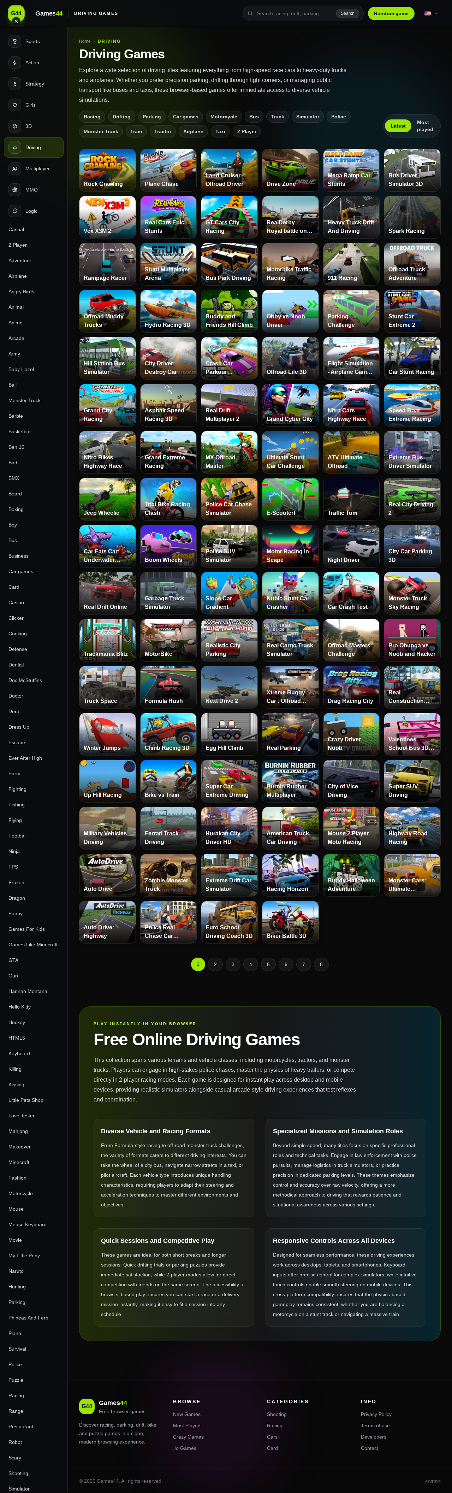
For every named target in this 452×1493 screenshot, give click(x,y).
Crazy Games (188, 1437)
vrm (433, 1481)
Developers (373, 1437)
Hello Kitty (19, 1007)
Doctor (15, 696)
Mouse (16, 1209)
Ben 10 (16, 447)
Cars (272, 1437)
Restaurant (20, 1426)
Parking (16, 1302)
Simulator (307, 116)
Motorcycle (20, 1193)
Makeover (19, 1147)
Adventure (19, 260)
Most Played (187, 1425)
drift (140, 1425)
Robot (15, 1442)
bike (151, 1425)
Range (15, 1411)
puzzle (96, 1433)
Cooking (17, 633)
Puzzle (15, 1380)
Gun (13, 975)
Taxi (220, 131)
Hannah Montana (27, 991)
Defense (17, 649)
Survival (17, 1349)
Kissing (16, 1084)
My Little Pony (24, 1255)
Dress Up (18, 727)
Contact (369, 1448)
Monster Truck (24, 400)
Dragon (16, 898)
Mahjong (18, 1131)
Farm (14, 773)
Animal (16, 307)
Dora (13, 711)
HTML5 (16, 1038)
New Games (187, 1414)
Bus (12, 540)
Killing (15, 1069)
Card (13, 587)
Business (18, 556)
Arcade (16, 338)
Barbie (15, 416)
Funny (15, 913)
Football (17, 836)
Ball (12, 385)
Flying (15, 820)
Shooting (18, 1473)
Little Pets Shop (25, 1100)
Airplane (17, 276)
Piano (14, 1333)
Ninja (14, 851)
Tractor (162, 131)
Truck (277, 116)
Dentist (16, 665)
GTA (13, 960)
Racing (16, 1395)
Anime (15, 322)
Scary (14, 1457)
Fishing (16, 804)
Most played (425, 125)
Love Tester (21, 1115)
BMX (13, 478)
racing (107, 1425)
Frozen (16, 882)
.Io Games (184, 1448)
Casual (16, 229)
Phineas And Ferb (28, 1318)
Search (348, 13)
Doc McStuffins (25, 680)
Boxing (16, 509)
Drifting (122, 116)
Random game (391, 13)
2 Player (17, 245)
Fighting (17, 789)
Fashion (17, 1178)
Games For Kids (26, 929)
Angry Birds (21, 291)
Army (14, 354)
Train (136, 131)
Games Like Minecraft (33, 944)
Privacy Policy (376, 1414)
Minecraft (18, 1162)
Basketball (19, 431)
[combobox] (294, 13)
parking (125, 1425)
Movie (15, 1240)
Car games (20, 571)
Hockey (16, 1022)
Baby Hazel (21, 369)
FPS (13, 867)
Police (15, 1364)
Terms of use (375, 1425)
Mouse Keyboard (27, 1224)
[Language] (432, 13)
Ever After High (25, 758)
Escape (16, 742)
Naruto (16, 1271)
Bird (12, 462)
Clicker (16, 618)
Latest (398, 126)
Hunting (17, 1286)
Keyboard (19, 1053)
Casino (16, 602)
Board (15, 493)
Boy (12, 525)
